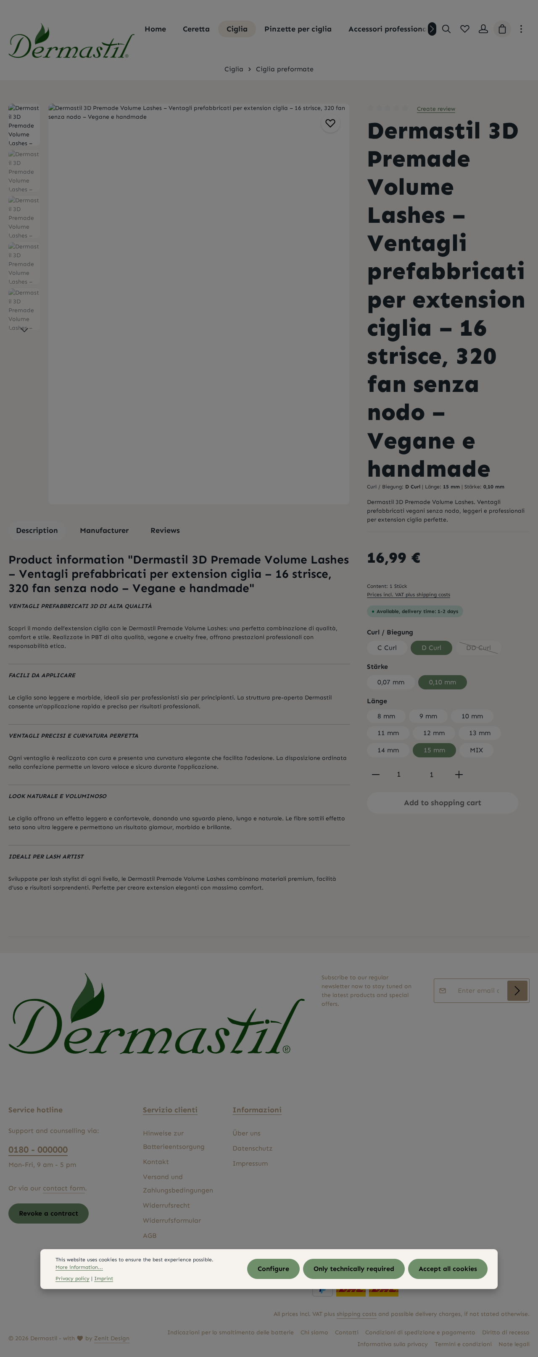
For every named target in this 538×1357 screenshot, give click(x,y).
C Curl (387, 648)
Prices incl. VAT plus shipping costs (408, 594)
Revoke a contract (48, 1213)
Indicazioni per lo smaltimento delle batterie (230, 1332)
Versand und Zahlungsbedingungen (178, 1183)
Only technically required (354, 1269)
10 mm (472, 716)
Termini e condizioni (463, 1344)
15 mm (434, 750)
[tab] (37, 530)
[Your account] (483, 29)
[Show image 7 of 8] (339, 343)
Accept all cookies (448, 1269)
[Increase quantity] (459, 774)
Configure (273, 1269)
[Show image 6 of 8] (339, 332)
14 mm (388, 750)
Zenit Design (111, 1338)
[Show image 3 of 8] (339, 299)
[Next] (432, 29)
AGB (149, 1236)
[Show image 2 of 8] (339, 288)
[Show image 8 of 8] (339, 354)
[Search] (446, 29)
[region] (179, 304)
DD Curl (483, 649)
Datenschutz (252, 1148)
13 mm (480, 733)
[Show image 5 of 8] (339, 321)
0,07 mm (390, 682)
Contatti (347, 1332)
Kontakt (156, 1162)
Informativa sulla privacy (392, 1344)
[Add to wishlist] (330, 123)
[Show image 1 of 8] (339, 272)
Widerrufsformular (172, 1220)
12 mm (434, 733)
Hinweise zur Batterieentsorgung (174, 1140)
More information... (79, 1267)
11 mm (388, 733)
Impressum (250, 1163)
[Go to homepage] (71, 40)
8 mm (386, 716)
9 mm (428, 716)
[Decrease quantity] (376, 774)
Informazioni (257, 1109)
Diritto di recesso (506, 1332)
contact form (64, 1188)
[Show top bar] (521, 29)
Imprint (103, 1278)
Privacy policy (72, 1278)
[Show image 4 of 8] (339, 310)
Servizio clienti (170, 1109)
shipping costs (357, 1314)
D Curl (431, 648)
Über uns (246, 1133)
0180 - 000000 (38, 1149)
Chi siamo (314, 1332)
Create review (436, 108)
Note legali (514, 1344)
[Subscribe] (517, 991)
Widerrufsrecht (166, 1205)
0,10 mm (442, 682)
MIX (476, 750)
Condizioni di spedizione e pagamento (420, 1332)
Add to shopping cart (442, 802)
